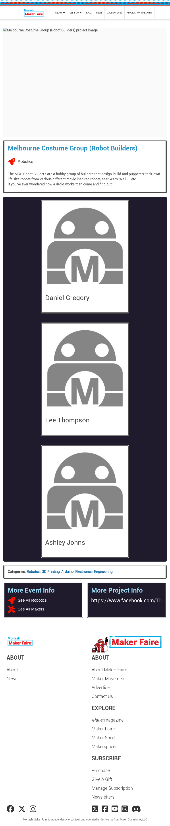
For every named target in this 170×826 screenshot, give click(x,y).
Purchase (101, 770)
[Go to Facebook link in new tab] (11, 809)
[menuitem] (60, 12)
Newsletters (103, 797)
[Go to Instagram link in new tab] (33, 809)
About (12, 669)
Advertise (101, 687)
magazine (108, 720)
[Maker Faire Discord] (136, 809)
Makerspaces (105, 746)
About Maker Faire (109, 669)
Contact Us (102, 696)
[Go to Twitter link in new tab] (22, 809)
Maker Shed (103, 737)
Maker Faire (103, 729)
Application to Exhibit (139, 13)
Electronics (84, 572)
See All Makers (31, 609)
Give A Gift (102, 779)
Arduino (67, 572)
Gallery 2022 (114, 13)
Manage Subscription (112, 788)
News (99, 13)
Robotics (34, 572)
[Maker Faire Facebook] (105, 809)
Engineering (103, 572)
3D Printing (51, 572)
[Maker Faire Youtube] (115, 809)
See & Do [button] (74, 13)
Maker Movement (109, 678)
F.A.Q (88, 13)
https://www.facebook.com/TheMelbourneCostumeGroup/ (126, 601)
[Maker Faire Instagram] (125, 809)
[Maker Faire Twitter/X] (95, 809)
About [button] (59, 13)
